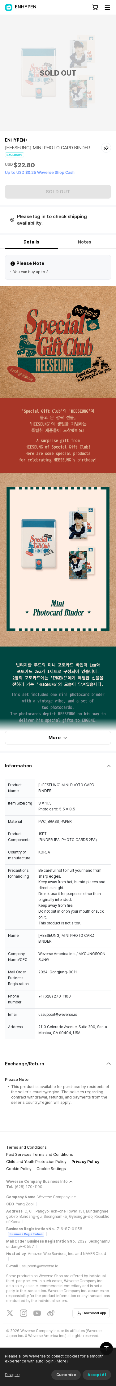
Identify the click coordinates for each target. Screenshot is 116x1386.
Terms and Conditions (26, 1147)
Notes (84, 241)
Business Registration (26, 1234)
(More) (61, 1361)
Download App (94, 1313)
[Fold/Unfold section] (58, 766)
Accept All (97, 1375)
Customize (66, 1375)
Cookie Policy (19, 1168)
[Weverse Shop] (8, 7)
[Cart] (95, 7)
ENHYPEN (15, 140)
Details (31, 241)
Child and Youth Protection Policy (36, 1161)
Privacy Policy (85, 1161)
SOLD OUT (58, 192)
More (55, 737)
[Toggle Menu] (107, 7)
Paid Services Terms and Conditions (39, 1154)
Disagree (12, 1375)
